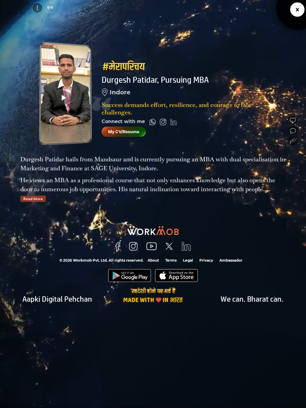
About (153, 260)
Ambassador (230, 260)
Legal (188, 260)
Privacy (206, 260)
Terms (171, 260)
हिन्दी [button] (50, 7)
